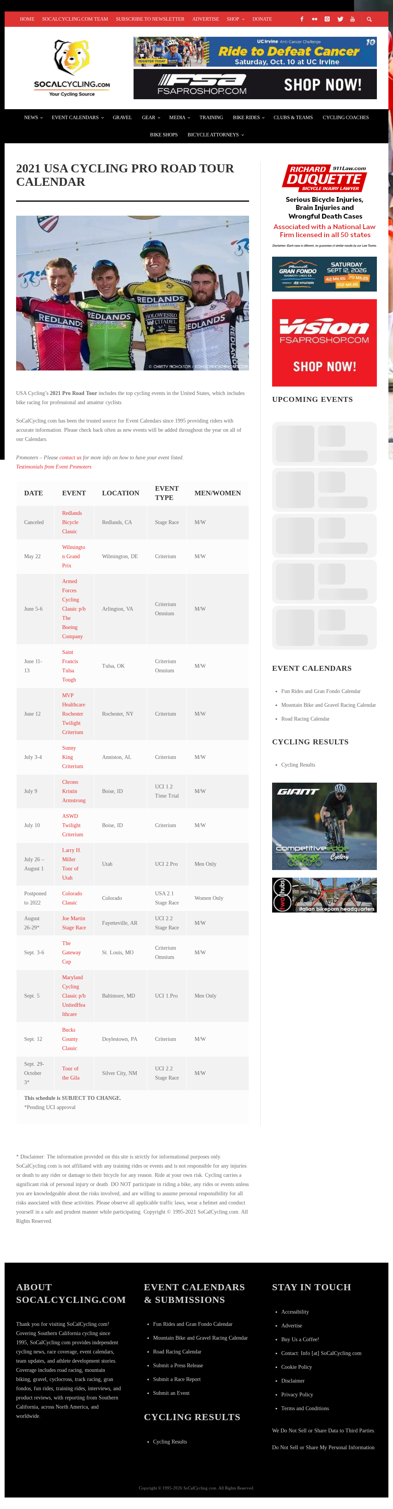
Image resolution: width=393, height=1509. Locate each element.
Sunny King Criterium (72, 757)
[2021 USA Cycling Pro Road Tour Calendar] (132, 293)
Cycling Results (298, 765)
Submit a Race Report (177, 1379)
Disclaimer (293, 1381)
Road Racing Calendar (305, 719)
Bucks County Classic (70, 1039)
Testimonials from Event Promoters (53, 467)
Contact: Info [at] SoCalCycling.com (321, 1353)
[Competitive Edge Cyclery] (324, 826)
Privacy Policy (297, 1395)
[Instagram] (327, 19)
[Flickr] (314, 19)
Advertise (291, 1326)
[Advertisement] (329, 968)
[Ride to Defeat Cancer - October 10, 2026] (255, 51)
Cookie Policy (296, 1367)
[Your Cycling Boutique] (324, 894)
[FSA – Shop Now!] (255, 84)
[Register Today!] (324, 274)
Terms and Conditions (305, 1408)
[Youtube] (352, 19)
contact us (70, 457)
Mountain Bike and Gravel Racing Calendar (328, 705)
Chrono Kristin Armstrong (74, 791)
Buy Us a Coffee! (300, 1339)
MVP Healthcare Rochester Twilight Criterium (73, 714)
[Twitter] (339, 19)
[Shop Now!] (324, 342)
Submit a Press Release (178, 1365)
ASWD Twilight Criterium (72, 825)
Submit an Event (171, 1393)
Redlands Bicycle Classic (72, 522)
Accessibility (295, 1312)
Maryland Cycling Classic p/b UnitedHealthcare (74, 996)
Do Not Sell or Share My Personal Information (323, 1447)
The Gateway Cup (71, 952)
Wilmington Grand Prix (73, 556)
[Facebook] (301, 19)
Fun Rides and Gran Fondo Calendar (321, 691)
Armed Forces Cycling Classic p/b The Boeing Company (74, 608)
